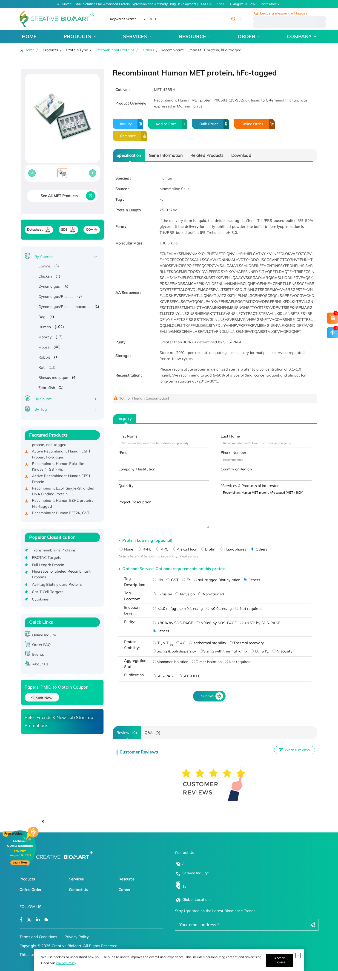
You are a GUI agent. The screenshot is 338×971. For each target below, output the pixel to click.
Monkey (45, 337)
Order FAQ (41, 644)
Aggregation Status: (135, 663)
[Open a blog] (46, 919)
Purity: (129, 621)
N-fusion (187, 594)
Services (76, 879)
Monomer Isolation (173, 661)
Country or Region (236, 469)
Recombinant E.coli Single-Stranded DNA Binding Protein (63, 483)
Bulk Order (208, 124)
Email (125, 452)
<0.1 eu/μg (193, 608)
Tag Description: (134, 581)
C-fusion (164, 594)
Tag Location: (132, 596)
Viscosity (284, 651)
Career (125, 889)
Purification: (134, 674)
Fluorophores (235, 549)
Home (29, 50)
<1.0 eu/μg (166, 608)
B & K (261, 651)
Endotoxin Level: (132, 610)
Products (27, 879)
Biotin (210, 549)
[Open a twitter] (29, 919)
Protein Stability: (132, 644)
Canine (44, 266)
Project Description (134, 502)
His (160, 579)
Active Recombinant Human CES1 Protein (61, 470)
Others (149, 50)
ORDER (246, 36)
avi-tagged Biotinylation (219, 579)
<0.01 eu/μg (221, 608)
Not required (250, 608)
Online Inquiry (44, 635)
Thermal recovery (248, 643)
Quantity (126, 485)
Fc (188, 579)
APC (164, 549)
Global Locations (197, 899)
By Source (43, 399)
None (128, 549)
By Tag (40, 409)
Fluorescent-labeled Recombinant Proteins (61, 574)
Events (38, 654)
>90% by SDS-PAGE (218, 622)
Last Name (230, 436)
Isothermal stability (209, 643)
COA (89, 229)
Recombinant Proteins (115, 50)
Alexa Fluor (187, 549)
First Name (127, 436)
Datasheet (35, 229)
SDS (64, 229)
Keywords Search (123, 19)
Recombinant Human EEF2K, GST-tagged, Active (61, 507)
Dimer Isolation (209, 661)
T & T (165, 643)
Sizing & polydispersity (176, 651)
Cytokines (40, 599)
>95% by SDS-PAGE (262, 622)
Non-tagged (213, 594)
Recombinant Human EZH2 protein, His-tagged (62, 495)
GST (174, 579)
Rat (41, 367)
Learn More (268, 4)
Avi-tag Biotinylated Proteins (57, 584)
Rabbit (44, 357)
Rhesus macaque (53, 377)
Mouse (44, 347)
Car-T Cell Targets (48, 591)
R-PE (146, 549)
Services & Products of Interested (251, 485)
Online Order (252, 124)
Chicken (45, 276)
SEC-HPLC (192, 676)
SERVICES (135, 36)
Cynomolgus (49, 286)
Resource (127, 879)
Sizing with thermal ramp (225, 651)
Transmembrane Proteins (54, 550)
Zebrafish (46, 387)
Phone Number (233, 452)
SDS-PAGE (166, 676)
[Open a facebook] (21, 919)
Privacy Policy (66, 963)
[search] (233, 19)
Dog (42, 316)
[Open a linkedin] (38, 919)
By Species (44, 256)
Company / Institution (136, 469)
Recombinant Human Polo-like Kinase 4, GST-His (58, 458)
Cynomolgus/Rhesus (56, 296)
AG (183, 643)
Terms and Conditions (38, 936)
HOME (29, 36)
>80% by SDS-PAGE (175, 622)
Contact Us (78, 889)
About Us (40, 664)
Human (44, 327)
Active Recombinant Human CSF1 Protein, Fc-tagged (61, 446)
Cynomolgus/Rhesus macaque (64, 306)
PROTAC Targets (46, 557)
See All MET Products (59, 195)
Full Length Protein (48, 564)
